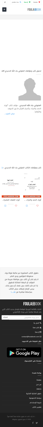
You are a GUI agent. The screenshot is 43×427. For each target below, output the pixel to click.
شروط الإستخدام (35, 402)
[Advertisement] (21, 45)
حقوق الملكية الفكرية (33, 393)
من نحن (38, 384)
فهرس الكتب (36, 407)
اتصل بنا (37, 323)
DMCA (39, 389)
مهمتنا (35, 2)
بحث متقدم (15, 2)
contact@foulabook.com (30, 336)
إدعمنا (37, 332)
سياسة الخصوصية (35, 398)
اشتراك (5, 317)
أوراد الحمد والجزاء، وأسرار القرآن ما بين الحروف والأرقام (32, 200)
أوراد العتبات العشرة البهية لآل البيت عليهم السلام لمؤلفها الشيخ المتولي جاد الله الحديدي (11, 200)
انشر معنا (36, 327)
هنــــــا (13, 292)
